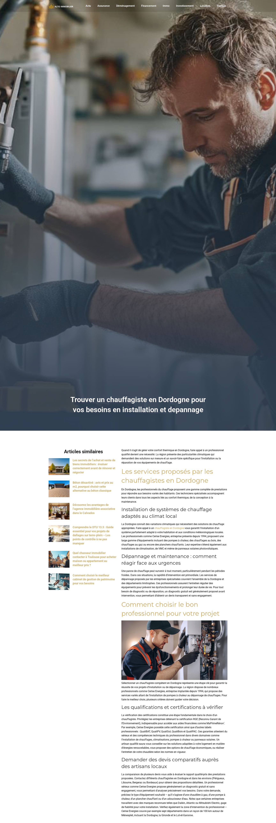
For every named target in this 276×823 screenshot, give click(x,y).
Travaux (221, 5)
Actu (88, 5)
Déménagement (125, 5)
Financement (148, 5)
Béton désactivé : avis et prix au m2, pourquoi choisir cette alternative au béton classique (93, 486)
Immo (166, 5)
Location (205, 5)
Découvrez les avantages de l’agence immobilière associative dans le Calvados (94, 508)
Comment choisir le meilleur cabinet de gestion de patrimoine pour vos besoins (94, 579)
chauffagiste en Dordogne (169, 528)
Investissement (185, 5)
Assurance (103, 5)
